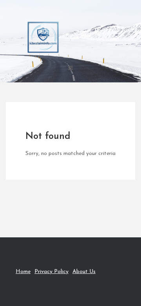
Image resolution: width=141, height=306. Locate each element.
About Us (84, 272)
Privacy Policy (51, 272)
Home (23, 272)
